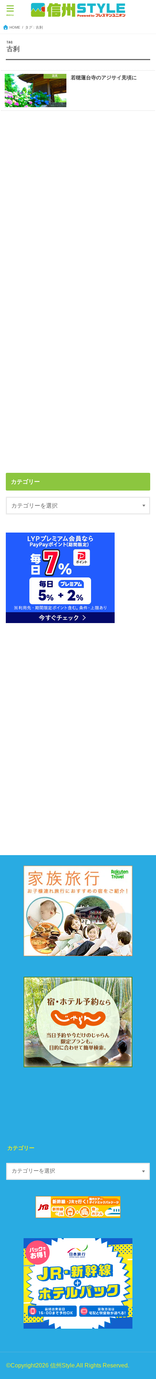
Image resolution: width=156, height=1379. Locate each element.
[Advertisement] (78, 203)
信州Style (62, 1365)
